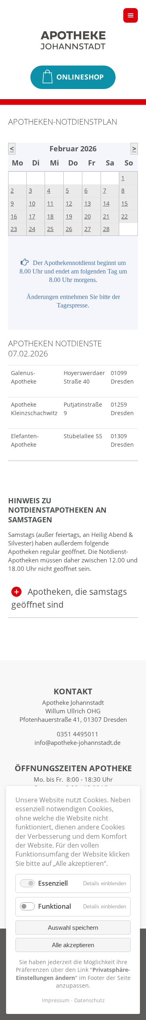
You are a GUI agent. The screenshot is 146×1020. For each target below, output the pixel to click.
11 (50, 203)
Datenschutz (89, 1000)
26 (69, 229)
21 (106, 216)
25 (50, 229)
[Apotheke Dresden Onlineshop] (73, 77)
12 (69, 203)
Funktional (54, 906)
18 (50, 216)
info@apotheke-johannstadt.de (77, 742)
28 (106, 229)
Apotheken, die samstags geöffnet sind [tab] (69, 598)
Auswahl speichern (73, 927)
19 (69, 216)
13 (87, 203)
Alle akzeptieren (73, 945)
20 (87, 216)
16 (14, 216)
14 (106, 203)
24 (32, 229)
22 (124, 216)
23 (14, 229)
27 (87, 229)
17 (32, 216)
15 (124, 203)
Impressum (55, 1000)
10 (32, 203)
